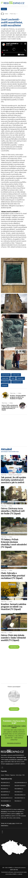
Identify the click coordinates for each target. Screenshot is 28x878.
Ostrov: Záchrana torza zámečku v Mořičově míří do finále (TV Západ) (13, 511)
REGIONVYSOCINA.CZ (20, 785)
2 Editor (6, 13)
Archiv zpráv (19, 775)
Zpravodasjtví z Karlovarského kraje (10, 451)
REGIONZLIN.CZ (18, 791)
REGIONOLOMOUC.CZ (20, 794)
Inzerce (2, 775)
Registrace (12, 775)
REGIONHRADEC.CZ (6, 801)
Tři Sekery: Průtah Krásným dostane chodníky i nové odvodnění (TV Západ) (14, 543)
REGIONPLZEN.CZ (5, 782)
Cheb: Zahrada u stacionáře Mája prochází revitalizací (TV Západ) (13, 576)
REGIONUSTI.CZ (5, 794)
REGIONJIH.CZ (4, 788)
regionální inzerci (9, 763)
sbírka (12, 378)
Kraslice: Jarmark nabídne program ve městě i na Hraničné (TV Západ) (18, 397)
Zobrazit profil (14, 709)
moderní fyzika (16, 374)
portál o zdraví (12, 823)
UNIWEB (18, 813)
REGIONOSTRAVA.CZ (20, 798)
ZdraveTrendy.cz (4, 825)
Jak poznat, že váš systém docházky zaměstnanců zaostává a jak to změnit (13, 480)
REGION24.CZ (18, 801)
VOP (14, 869)
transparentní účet (16, 382)
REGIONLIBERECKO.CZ (6, 798)
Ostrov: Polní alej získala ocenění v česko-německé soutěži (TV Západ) (13, 638)
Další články (13, 647)
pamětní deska (5, 382)
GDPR (11, 869)
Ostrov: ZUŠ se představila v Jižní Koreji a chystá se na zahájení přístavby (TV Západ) (10, 408)
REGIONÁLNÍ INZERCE (14, 743)
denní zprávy (13, 757)
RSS (23, 775)
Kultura (4, 9)
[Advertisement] (14, 430)
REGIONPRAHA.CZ (5, 791)
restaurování (20, 378)
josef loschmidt (5, 374)
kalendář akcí (20, 759)
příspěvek (4, 385)
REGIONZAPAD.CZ (5, 785)
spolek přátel (5, 378)
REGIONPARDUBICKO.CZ (21, 782)
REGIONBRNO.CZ (19, 788)
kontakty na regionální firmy (11, 759)
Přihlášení (7, 775)
